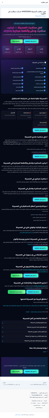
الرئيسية (27, 312)
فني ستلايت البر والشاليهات (37, 400)
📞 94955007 (34, 392)
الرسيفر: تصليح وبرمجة (18, 80)
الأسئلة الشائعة (45, 403)
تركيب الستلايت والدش (40, 77)
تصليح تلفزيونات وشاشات (39, 87)
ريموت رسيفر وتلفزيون (17, 83)
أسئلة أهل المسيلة (40, 90)
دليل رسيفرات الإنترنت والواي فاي (26, 232)
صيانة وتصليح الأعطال (18, 77)
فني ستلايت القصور (44, 305)
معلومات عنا (33, 403)
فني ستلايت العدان (26, 305)
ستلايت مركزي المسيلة (17, 72)
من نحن (38, 403)
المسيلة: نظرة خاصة (40, 68)
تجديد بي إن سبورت (40, 83)
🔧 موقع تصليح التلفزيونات (17, 292)
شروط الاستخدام (39, 407)
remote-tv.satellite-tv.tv (42, 272)
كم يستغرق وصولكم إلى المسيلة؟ (38, 322)
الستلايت (44, 352)
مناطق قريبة (19, 87)
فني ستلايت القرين (35, 305)
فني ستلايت (44, 2)
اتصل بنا (43, 405)
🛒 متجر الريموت (16, 276)
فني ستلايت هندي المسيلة (17, 68)
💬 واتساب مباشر (16, 41)
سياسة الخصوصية (37, 405)
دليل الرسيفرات (31, 244)
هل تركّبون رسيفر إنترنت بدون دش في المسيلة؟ (35, 341)
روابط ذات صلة (19, 90)
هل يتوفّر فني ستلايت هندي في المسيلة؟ (37, 327)
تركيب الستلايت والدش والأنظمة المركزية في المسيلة (36, 72)
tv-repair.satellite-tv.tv (30, 288)
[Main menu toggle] (2, 2)
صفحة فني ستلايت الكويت (36, 312)
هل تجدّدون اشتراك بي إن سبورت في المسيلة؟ (36, 336)
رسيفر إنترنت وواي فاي (40, 80)
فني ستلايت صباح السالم (16, 305)
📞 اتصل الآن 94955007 (31, 41)
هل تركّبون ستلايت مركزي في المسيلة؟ (37, 332)
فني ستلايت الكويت (18, 414)
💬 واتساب (46, 395)
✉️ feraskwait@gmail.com (36, 395)
